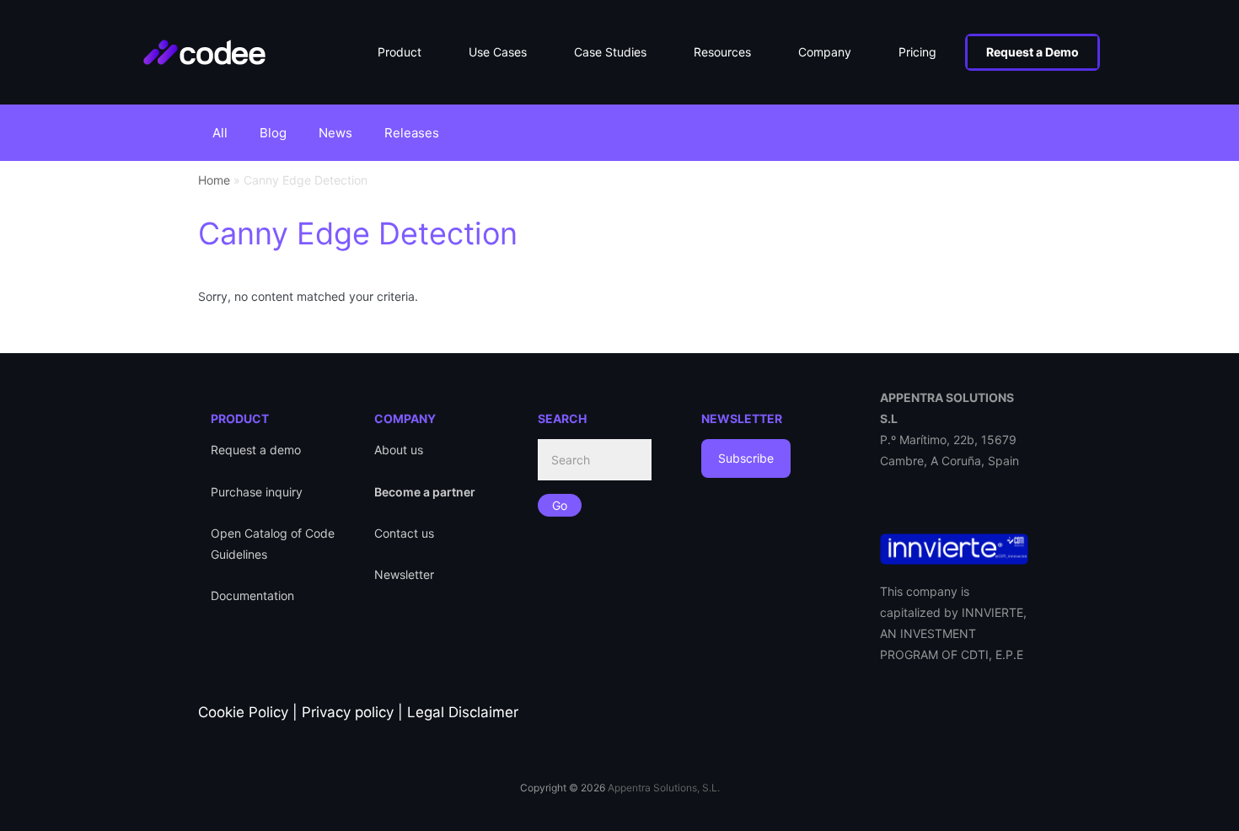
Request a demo (256, 449)
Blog (273, 133)
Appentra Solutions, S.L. (664, 787)
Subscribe (746, 458)
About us (398, 449)
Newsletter (404, 574)
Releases (411, 133)
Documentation (252, 595)
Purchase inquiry (257, 492)
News (335, 133)
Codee (221, 42)
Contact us (404, 533)
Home (214, 180)
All (220, 133)
